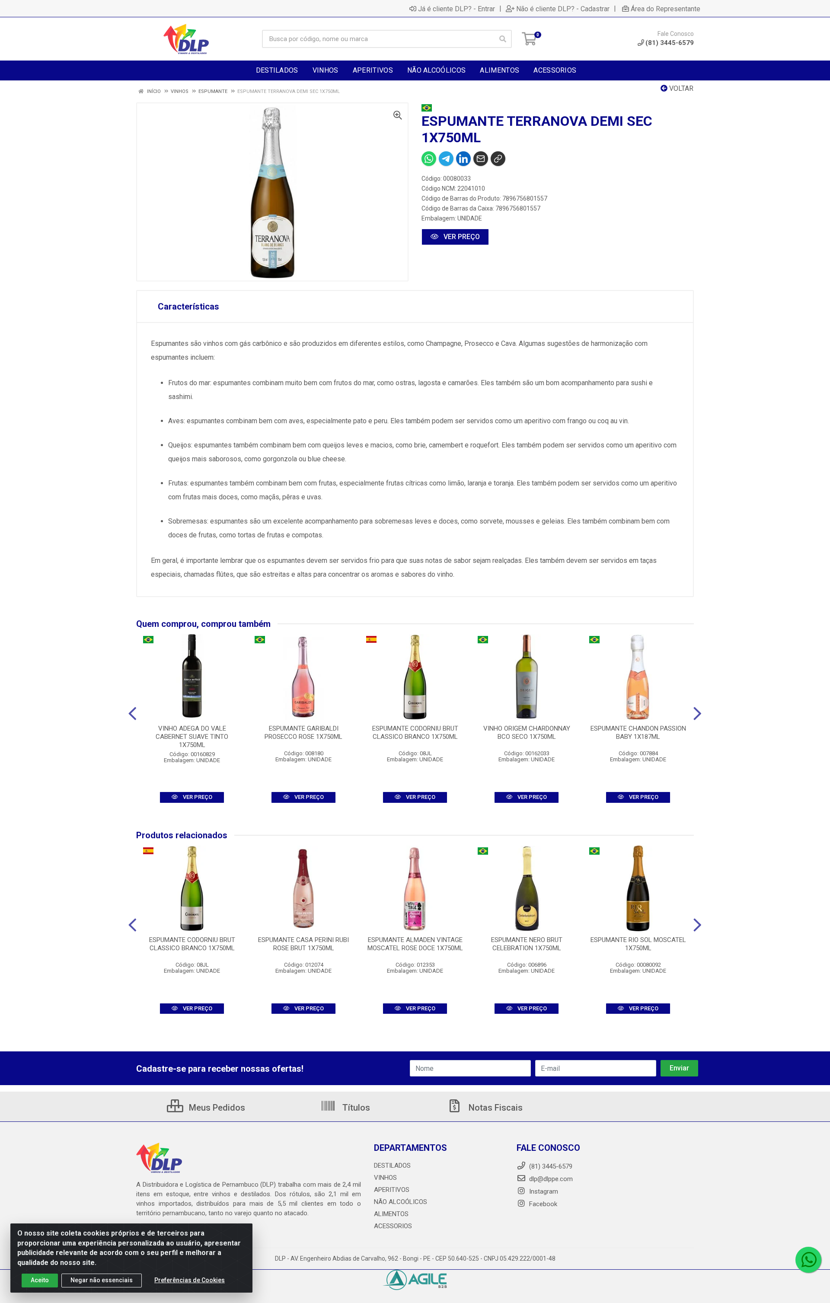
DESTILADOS (392, 1165)
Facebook (542, 1204)
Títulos (355, 1107)
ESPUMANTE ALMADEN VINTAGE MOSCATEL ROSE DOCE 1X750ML (415, 944)
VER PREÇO (461, 237)
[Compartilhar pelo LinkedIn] (463, 158)
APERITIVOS (391, 1190)
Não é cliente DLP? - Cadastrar (563, 8)
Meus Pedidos (216, 1107)
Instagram (542, 1191)
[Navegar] (132, 714)
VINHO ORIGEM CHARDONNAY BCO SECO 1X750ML (526, 733)
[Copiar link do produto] (498, 158)
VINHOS (385, 1178)
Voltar (680, 88)
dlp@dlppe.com (551, 1179)
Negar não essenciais (101, 1280)
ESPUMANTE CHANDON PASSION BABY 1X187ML (638, 733)
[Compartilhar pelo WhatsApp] (428, 158)
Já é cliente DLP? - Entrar (456, 8)
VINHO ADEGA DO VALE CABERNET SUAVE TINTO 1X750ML (192, 737)
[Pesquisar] (503, 39)
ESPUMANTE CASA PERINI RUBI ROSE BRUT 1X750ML (303, 944)
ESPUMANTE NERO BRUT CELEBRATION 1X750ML (526, 944)
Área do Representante (665, 8)
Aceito (40, 1280)
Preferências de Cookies (189, 1280)
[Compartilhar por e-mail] (480, 158)
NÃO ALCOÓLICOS (400, 1202)
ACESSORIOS (393, 1226)
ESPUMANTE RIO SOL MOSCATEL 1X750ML (638, 944)
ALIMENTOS (391, 1214)
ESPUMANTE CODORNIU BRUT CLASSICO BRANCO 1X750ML (415, 733)
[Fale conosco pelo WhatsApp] (808, 1260)
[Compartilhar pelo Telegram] (446, 158)
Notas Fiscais (494, 1107)
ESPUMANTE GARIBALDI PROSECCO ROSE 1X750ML (303, 733)
